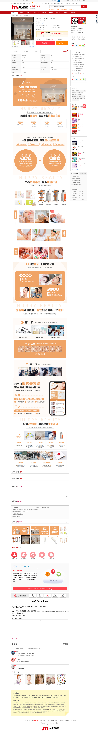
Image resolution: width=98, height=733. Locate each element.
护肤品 (83, 96)
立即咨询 (45, 43)
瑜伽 (80, 96)
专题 (72, 0)
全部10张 (31, 46)
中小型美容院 (74, 197)
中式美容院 (81, 195)
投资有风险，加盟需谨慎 (81, 0)
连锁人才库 (35, 720)
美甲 (73, 94)
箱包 (52, 3)
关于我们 (26, 720)
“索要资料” (59, 36)
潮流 (79, 3)
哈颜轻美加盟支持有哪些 (18, 514)
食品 (76, 3)
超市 (70, 3)
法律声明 (49, 720)
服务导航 (57, 720)
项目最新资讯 (83, 173)
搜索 (84, 6)
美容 (27, 3)
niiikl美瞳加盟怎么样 (76, 176)
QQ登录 (59, 1)
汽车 (40, 3)
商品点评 (73, 12)
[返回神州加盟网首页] (20, 7)
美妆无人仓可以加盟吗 (76, 182)
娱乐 (43, 3)
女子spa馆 (74, 195)
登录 (53, 0)
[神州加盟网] (40, 577)
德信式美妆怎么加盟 (76, 180)
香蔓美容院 (81, 191)
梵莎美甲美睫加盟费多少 (77, 184)
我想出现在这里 (75, 169)
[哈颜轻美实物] (30, 41)
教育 (30, 3)
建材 (24, 3)
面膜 (81, 98)
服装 (15, 3)
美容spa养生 (83, 90)
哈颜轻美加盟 (27, 15)
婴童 (58, 3)
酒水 (49, 3)
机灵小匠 (58, 9)
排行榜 (17, 0)
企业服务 (31, 720)
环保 (67, 3)
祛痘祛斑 (79, 94)
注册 (55, 0)
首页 (13, 15)
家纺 (18, 3)
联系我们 (40, 720)
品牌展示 (58, 12)
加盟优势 (29, 12)
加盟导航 (68, 0)
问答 (27, 0)
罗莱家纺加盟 (64, 9)
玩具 (61, 3)
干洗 (64, 3)
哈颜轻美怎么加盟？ (17, 513)
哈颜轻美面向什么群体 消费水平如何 (20, 511)
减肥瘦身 (74, 96)
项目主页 (14, 12)
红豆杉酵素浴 (74, 191)
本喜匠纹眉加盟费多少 (76, 178)
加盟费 (21, 12)
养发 (76, 94)
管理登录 (65, 644)
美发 (73, 100)
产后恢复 (74, 98)
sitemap (74, 720)
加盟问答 (51, 12)
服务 (36, 3)
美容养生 (78, 90)
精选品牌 (63, 0)
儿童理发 (76, 100)
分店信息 (44, 12)
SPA (21, 15)
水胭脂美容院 (74, 193)
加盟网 (13, 0)
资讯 (24, 0)
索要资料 (61, 43)
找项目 (20, 0)
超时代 (80, 197)
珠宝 (55, 3)
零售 (33, 3)
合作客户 (45, 720)
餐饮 (12, 3)
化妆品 (78, 98)
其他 (84, 98)
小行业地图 (66, 720)
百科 (75, 0)
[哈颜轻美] (16, 41)
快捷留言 (65, 51)
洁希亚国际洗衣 (52, 9)
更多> (37, 507)
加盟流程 (36, 12)
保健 (46, 3)
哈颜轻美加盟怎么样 (17, 516)
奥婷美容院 (81, 193)
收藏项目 (15, 46)
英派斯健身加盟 (71, 9)
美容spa (73, 90)
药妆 (77, 96)
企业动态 (66, 12)
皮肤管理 (74, 92)
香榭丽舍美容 (81, 199)
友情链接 (53, 720)
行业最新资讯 (74, 173)
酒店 (73, 3)
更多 (67, 496)
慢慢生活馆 (74, 199)
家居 (21, 3)
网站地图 (62, 720)
